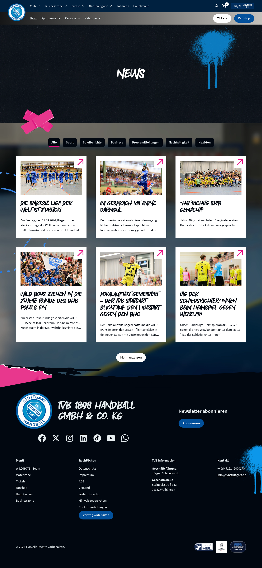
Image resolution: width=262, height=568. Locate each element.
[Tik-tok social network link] (97, 438)
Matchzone (23, 475)
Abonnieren (191, 423)
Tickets (222, 18)
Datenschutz (87, 468)
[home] (17, 12)
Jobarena (123, 6)
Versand (84, 488)
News (33, 18)
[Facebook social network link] (42, 438)
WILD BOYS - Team (28, 468)
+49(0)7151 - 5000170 (231, 468)
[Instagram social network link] (69, 438)
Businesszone (25, 500)
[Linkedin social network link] (83, 438)
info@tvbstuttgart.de (232, 475)
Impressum (86, 475)
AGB (81, 481)
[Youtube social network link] (111, 438)
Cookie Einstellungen (93, 507)
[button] (35, 6)
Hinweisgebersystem (93, 500)
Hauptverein (141, 6)
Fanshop (244, 18)
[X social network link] (55, 438)
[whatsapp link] (124, 438)
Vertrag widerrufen (96, 515)
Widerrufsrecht (89, 494)
